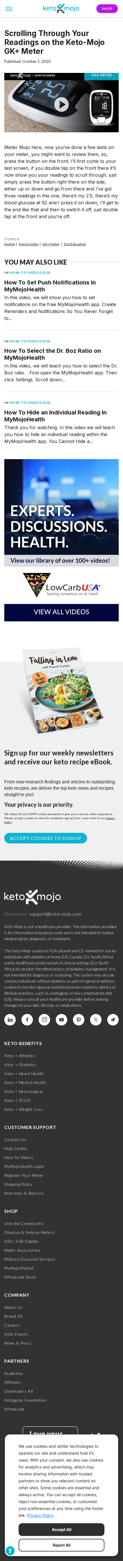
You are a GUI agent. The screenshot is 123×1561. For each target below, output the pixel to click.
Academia (13, 1373)
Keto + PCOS (17, 1100)
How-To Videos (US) (29, 272)
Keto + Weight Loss (23, 1109)
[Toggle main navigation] (9, 8)
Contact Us (15, 1139)
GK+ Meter (50, 244)
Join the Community (23, 1223)
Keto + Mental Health (25, 1082)
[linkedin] (10, 1019)
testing (9, 244)
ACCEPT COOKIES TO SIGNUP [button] (45, 838)
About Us (13, 1307)
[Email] (113, 1019)
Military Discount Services (29, 1259)
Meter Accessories (22, 1250)
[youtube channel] (61, 1019)
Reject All (62, 1545)
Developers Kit (18, 1391)
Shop (107, 8)
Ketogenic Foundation (25, 1400)
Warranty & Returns (24, 1193)
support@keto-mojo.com (55, 914)
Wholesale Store (20, 1277)
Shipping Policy (18, 1184)
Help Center (16, 1148)
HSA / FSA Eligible (21, 1241)
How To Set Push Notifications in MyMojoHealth (50, 286)
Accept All (62, 1529)
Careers (12, 1325)
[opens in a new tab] (61, 534)
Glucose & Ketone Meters (29, 1232)
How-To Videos (18, 1157)
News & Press (17, 1343)
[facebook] (27, 1019)
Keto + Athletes (19, 1055)
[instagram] (44, 1019)
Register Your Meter (24, 1175)
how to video (28, 244)
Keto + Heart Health (24, 1073)
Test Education (75, 244)
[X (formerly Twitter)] (96, 1019)
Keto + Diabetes (20, 1064)
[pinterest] (78, 1019)
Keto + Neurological (23, 1091)
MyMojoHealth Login (24, 1166)
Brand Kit (13, 1316)
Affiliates (12, 1382)
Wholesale (14, 1409)
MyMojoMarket (19, 1268)
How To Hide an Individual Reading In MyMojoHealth (55, 416)
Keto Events (16, 1334)
